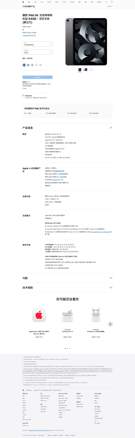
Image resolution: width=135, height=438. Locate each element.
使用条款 (55, 435)
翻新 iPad (29, 390)
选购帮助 (60, 417)
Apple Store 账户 (44, 398)
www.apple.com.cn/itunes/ (100, 232)
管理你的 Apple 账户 (45, 396)
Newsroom (97, 409)
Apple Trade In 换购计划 (64, 410)
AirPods (24, 410)
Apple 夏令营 (61, 403)
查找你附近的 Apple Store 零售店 (37, 430)
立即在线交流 (29, 97)
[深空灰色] (24, 65)
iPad (23, 400)
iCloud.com (43, 400)
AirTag (24, 414)
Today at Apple (62, 400)
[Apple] (23, 390)
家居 (23, 412)
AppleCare (56, 180)
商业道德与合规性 (98, 418)
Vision (24, 407)
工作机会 (96, 413)
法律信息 (67, 435)
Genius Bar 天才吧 (63, 398)
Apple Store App (62, 405)
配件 (23, 417)
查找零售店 (61, 396)
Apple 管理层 (97, 411)
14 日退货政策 (61, 177)
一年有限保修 (61, 174)
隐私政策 (50, 435)
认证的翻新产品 (28, 6)
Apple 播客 (43, 409)
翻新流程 (59, 171)
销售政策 (61, 435)
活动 (95, 420)
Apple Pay (25, 425)
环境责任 (96, 398)
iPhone (24, 403)
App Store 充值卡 (26, 419)
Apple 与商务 (79, 396)
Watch (24, 405)
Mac (23, 398)
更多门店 (48, 430)
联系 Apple (97, 423)
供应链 (96, 403)
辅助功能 (96, 396)
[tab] (80, 69)
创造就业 (96, 416)
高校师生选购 (79, 406)
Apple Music (43, 406)
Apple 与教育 (79, 404)
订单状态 (60, 414)
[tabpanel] (86, 39)
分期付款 (60, 412)
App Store (43, 411)
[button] (106, 2)
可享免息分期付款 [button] (32, 36)
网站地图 (73, 435)
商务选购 (78, 398)
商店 (23, 396)
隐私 (95, 400)
